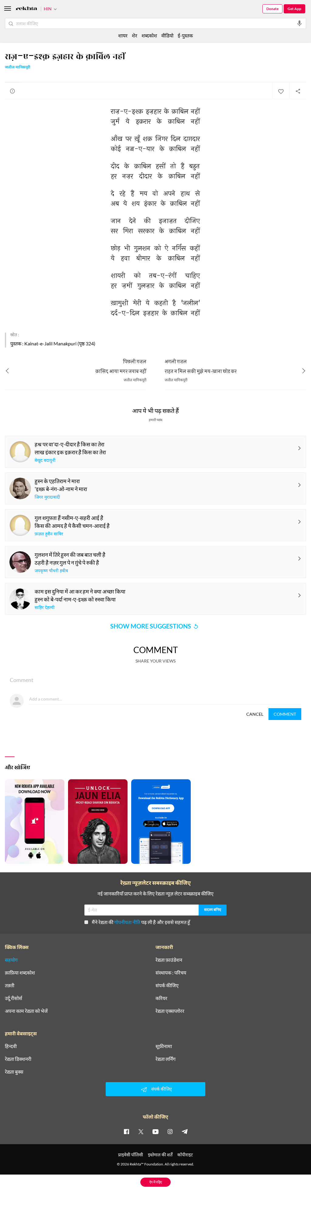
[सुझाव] (12, 91)
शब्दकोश (149, 35)
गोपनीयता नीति (127, 922)
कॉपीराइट (185, 1154)
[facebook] (126, 1131)
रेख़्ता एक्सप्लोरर (170, 1011)
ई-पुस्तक (185, 35)
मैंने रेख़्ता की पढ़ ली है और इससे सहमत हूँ (141, 922)
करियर (161, 998)
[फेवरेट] (280, 90)
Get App (294, 8)
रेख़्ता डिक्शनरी (18, 1059)
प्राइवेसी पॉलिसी (130, 1154)
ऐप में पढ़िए (155, 1182)
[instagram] (170, 1131)
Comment (285, 714)
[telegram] (185, 1131)
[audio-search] (299, 23)
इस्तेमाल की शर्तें (160, 1154)
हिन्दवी (11, 1046)
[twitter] (141, 1131)
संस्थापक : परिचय (171, 972)
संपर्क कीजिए (167, 985)
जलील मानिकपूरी (17, 67)
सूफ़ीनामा (164, 1046)
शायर (123, 35)
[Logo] (26, 9)
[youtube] (155, 1131)
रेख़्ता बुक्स (14, 1071)
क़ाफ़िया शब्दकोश (20, 972)
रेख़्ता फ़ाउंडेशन (169, 959)
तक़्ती (9, 985)
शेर (134, 35)
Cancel (254, 714)
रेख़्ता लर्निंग (166, 1059)
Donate (272, 8)
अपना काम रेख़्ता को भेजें (26, 1011)
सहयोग (11, 959)
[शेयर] (297, 90)
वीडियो (167, 35)
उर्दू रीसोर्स (13, 998)
